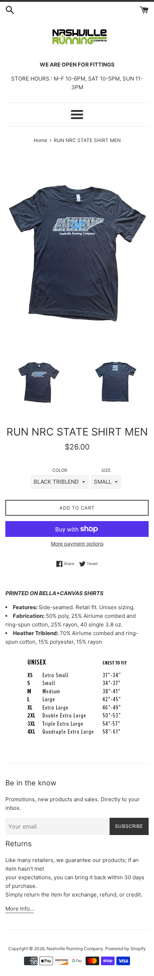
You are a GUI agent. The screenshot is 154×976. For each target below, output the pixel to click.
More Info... (19, 908)
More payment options (77, 544)
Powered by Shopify (125, 948)
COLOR (59, 470)
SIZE (106, 470)
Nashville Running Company (75, 948)
